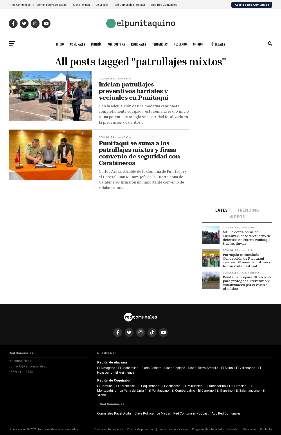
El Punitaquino (159, 391)
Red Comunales (21, 4)
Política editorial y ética (108, 429)
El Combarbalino (183, 391)
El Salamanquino (248, 391)
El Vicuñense (171, 386)
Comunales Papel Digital (51, 4)
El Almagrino (106, 368)
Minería (96, 44)
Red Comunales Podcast (129, 4)
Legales (219, 44)
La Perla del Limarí (133, 391)
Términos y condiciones (173, 429)
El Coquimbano (148, 386)
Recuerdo (180, 44)
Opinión (198, 44)
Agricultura (116, 44)
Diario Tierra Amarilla (203, 368)
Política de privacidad (141, 429)
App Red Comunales (164, 4)
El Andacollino (216, 386)
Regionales (138, 44)
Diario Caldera (151, 368)
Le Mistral (102, 4)
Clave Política (81, 4)
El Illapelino (225, 391)
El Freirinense (124, 372)
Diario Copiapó (174, 368)
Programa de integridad (207, 429)
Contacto (266, 429)
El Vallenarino (245, 368)
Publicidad (232, 429)
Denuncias (249, 429)
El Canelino (206, 391)
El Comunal (105, 386)
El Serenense (125, 386)
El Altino (227, 368)
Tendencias (160, 44)
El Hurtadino (238, 386)
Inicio (60, 44)
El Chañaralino (128, 368)
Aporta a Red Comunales (252, 4)
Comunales (77, 44)
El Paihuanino (193, 386)
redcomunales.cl (20, 361)
